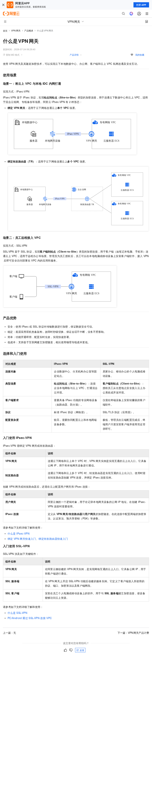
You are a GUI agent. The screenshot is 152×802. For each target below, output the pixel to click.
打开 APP (141, 5)
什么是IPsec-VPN (18, 533)
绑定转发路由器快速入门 (53, 538)
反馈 (82, 650)
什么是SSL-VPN (17, 613)
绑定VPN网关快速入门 (22, 538)
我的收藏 (139, 54)
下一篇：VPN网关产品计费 (133, 632)
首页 (5, 30)
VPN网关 (16, 30)
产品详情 (74, 54)
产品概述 (28, 30)
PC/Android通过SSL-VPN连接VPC (30, 618)
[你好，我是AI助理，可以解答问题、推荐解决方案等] (131, 13)
